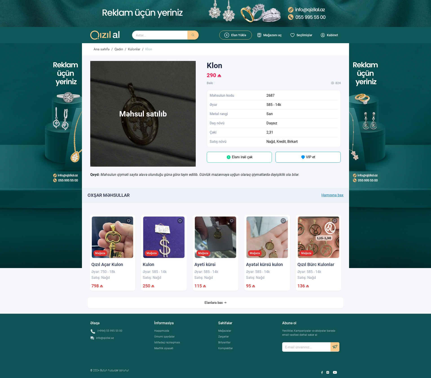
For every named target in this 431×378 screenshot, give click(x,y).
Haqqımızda (161, 330)
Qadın (118, 49)
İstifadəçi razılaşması (167, 342)
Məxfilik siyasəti (163, 348)
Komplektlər (225, 348)
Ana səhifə (102, 49)
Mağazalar (224, 330)
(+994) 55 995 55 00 (109, 330)
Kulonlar (134, 49)
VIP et (310, 157)
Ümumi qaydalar (164, 336)
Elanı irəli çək (242, 157)
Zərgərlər (223, 336)
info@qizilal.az (105, 338)
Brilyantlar (224, 342)
